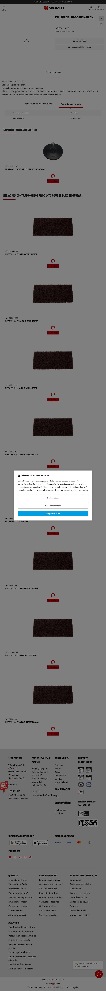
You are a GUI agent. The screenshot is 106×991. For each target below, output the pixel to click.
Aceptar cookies (53, 513)
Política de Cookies (80, 490)
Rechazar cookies (53, 506)
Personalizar (53, 498)
